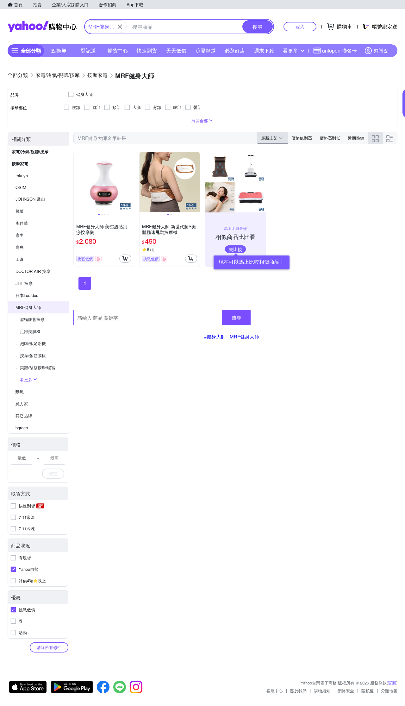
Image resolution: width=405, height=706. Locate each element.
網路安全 (346, 691)
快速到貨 (147, 50)
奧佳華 (22, 223)
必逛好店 (235, 50)
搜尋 (236, 317)
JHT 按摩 (24, 283)
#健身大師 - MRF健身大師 (231, 336)
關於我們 (298, 691)
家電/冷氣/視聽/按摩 (30, 151)
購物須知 (322, 691)
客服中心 (274, 691)
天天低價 (176, 50)
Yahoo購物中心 (42, 26)
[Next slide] (130, 182)
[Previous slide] (78, 182)
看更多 (290, 50)
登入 (300, 26)
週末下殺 (264, 50)
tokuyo (22, 176)
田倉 (20, 259)
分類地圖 (389, 691)
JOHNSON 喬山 (30, 199)
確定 (53, 473)
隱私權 (367, 691)
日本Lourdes (27, 295)
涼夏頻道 (206, 50)
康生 (20, 235)
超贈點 (381, 50)
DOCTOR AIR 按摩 (33, 271)
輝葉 (20, 211)
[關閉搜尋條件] (120, 26)
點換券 (58, 50)
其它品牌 (24, 416)
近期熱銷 (356, 138)
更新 (392, 683)
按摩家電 (20, 164)
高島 (20, 247)
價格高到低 (330, 138)
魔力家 (22, 403)
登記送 (88, 50)
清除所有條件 (49, 647)
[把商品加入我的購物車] (125, 259)
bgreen (22, 428)
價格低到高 (301, 138)
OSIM (21, 187)
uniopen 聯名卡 (339, 50)
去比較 (235, 249)
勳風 (20, 391)
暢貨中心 (118, 50)
